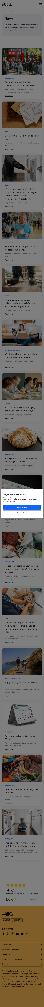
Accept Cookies (22, 507)
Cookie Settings (22, 512)
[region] (22, 503)
